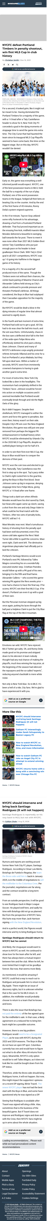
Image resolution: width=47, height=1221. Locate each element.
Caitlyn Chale (11, 821)
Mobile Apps (8, 1180)
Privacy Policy (28, 1184)
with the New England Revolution (25, 922)
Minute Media (14, 1204)
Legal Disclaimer (10, 1193)
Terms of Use (8, 1189)
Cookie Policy (28, 1189)
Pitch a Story (8, 1184)
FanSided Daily (29, 1180)
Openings (26, 1171)
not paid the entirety (12, 1013)
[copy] (17, 64)
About (5, 1171)
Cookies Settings (30, 1198)
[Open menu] (3, 3)
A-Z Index (6, 1198)
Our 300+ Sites (29, 1175)
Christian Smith (12, 60)
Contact (6, 1175)
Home (4, 785)
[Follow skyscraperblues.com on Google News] (41, 700)
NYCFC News (15, 785)
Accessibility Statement (33, 1193)
